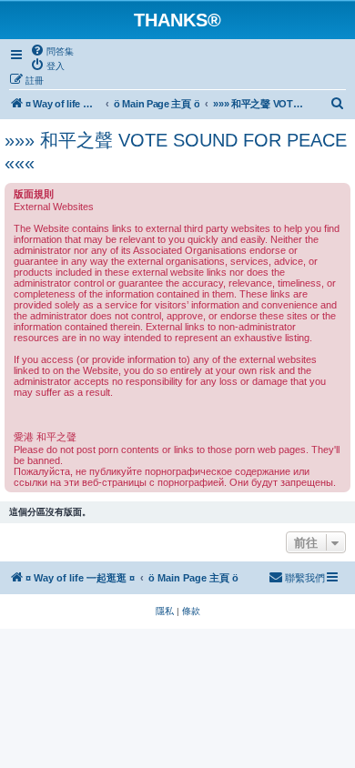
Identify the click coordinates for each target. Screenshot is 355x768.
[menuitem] (52, 51)
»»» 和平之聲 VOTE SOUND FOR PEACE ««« (176, 151)
